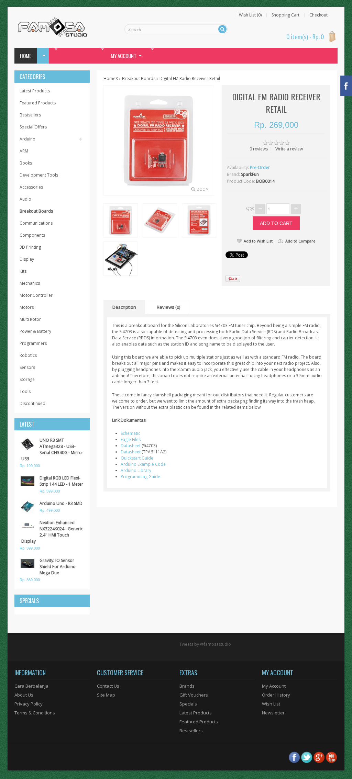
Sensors (27, 367)
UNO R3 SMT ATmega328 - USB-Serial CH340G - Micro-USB (52, 449)
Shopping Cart (285, 15)
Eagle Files (131, 439)
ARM (24, 151)
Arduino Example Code (143, 464)
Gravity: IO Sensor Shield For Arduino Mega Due (58, 566)
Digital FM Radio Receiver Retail (190, 78)
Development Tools (39, 175)
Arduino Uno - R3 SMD (61, 503)
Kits (23, 271)
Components (32, 235)
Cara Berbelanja (31, 686)
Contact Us (108, 686)
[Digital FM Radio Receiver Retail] (120, 220)
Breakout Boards (36, 211)
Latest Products (35, 91)
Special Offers (33, 127)
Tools (25, 391)
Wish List (271, 704)
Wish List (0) (250, 15)
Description (124, 307)
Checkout (318, 15)
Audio (25, 199)
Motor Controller (36, 295)
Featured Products (38, 103)
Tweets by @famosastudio (205, 644)
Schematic (130, 433)
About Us (23, 695)
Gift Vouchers (193, 695)
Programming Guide (140, 476)
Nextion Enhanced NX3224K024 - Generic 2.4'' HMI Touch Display (52, 532)
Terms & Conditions (34, 713)
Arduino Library (136, 470)
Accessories (31, 187)
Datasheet (131, 446)
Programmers (33, 343)
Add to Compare (300, 241)
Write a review (289, 149)
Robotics (28, 355)
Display (27, 259)
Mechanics (30, 283)
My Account (274, 686)
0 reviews (259, 149)
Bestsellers (30, 115)
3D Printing (30, 247)
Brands (187, 686)
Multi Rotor (30, 319)
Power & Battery (35, 331)
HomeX (110, 78)
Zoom (203, 189)
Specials (188, 704)
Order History (276, 695)
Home (25, 55)
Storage (27, 379)
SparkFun (250, 174)
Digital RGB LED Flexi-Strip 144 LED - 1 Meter (61, 481)
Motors (27, 307)
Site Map (106, 695)
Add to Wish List (258, 241)
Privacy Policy (28, 704)
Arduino (27, 139)
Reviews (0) (168, 307)
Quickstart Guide (137, 458)
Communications (36, 223)
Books (26, 163)
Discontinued (32, 403)
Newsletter (273, 713)
